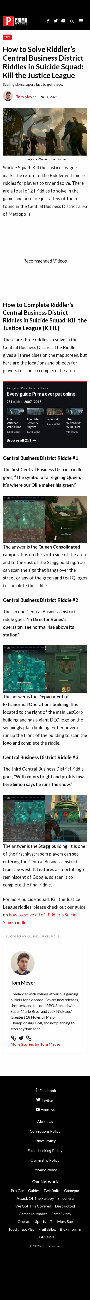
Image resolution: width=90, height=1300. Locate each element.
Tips (7, 37)
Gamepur (71, 1190)
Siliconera (66, 1198)
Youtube (47, 1109)
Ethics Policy (45, 1140)
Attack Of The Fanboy (35, 1198)
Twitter (47, 1100)
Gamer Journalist (33, 1213)
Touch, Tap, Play (21, 1229)
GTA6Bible (45, 1237)
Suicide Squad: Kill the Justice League (32, 936)
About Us (45, 1121)
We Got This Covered (33, 1206)
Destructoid (65, 1206)
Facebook (47, 1090)
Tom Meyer (26, 96)
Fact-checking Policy (45, 1150)
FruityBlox (47, 1229)
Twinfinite (51, 1190)
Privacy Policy (45, 1169)
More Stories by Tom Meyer (35, 1044)
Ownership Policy (45, 1160)
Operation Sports (32, 1221)
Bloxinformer (71, 1229)
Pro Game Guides (25, 1190)
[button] (81, 20)
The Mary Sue (61, 1221)
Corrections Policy (45, 1131)
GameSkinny (61, 1213)
